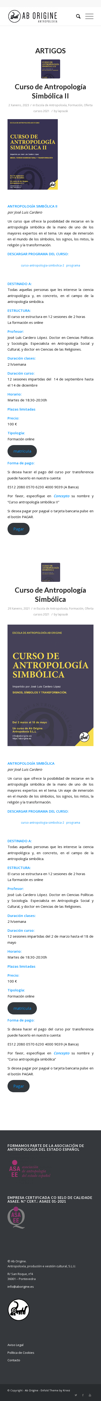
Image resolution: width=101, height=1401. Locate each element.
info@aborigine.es (21, 1286)
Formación (75, 105)
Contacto (14, 1360)
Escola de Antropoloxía (51, 105)
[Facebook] (82, 1395)
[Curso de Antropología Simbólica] (50, 572)
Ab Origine (31, 1390)
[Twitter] (75, 1395)
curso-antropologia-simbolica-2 (42, 265)
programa (73, 265)
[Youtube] (89, 1395)
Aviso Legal (15, 1345)
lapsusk (63, 111)
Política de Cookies (21, 1352)
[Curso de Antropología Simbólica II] (50, 68)
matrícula (22, 451)
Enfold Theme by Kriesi (55, 1390)
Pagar (18, 529)
